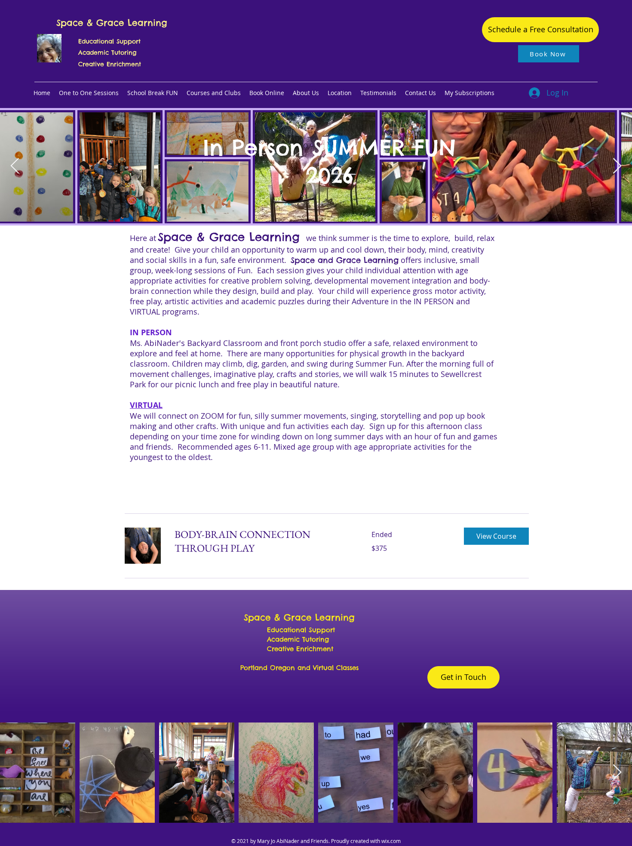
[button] (152, 92)
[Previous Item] (15, 166)
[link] (263, 541)
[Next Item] (617, 166)
